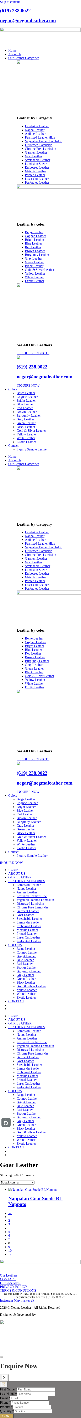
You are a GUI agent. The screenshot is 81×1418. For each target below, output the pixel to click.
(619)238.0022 (56, 1297)
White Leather (26, 438)
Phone (5, 1402)
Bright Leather (26, 400)
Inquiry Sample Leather (32, 449)
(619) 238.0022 (15, 10)
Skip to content (10, 2)
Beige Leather (26, 393)
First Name (8, 1389)
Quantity (7, 1411)
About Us (14, 54)
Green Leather (26, 423)
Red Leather (25, 408)
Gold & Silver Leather (31, 430)
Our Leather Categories (23, 58)
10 (10, 1250)
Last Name (8, 1393)
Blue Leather (25, 404)
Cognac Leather (27, 397)
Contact (13, 445)
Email (5, 1398)
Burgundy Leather (29, 415)
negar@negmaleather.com (28, 20)
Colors (12, 389)
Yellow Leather (27, 434)
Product (6, 1407)
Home (12, 50)
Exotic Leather (26, 442)
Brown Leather (27, 412)
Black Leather (26, 427)
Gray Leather (25, 419)
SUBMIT (7, 1415)
